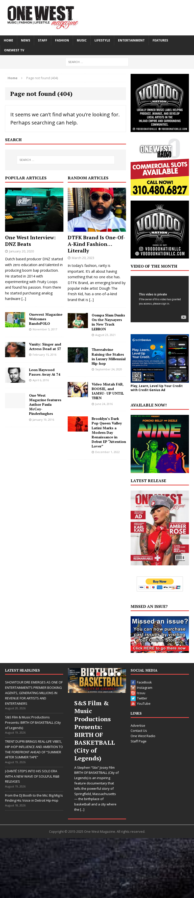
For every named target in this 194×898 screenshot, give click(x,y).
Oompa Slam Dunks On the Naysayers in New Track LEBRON (108, 322)
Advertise (138, 725)
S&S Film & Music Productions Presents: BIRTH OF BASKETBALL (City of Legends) (33, 722)
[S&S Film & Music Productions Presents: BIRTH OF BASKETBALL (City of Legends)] (97, 680)
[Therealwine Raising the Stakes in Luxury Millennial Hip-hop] (78, 359)
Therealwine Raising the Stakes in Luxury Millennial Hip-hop (109, 356)
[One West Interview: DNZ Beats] (34, 228)
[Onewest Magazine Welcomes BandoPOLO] (15, 324)
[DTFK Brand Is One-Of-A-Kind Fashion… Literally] (97, 228)
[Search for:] (97, 61)
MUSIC (82, 40)
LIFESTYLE (102, 40)
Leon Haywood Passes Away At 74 (44, 372)
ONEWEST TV (14, 50)
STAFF (42, 40)
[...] (23, 298)
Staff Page (139, 741)
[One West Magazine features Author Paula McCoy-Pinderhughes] (15, 405)
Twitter (142, 698)
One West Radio (143, 736)
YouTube (144, 703)
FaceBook (144, 682)
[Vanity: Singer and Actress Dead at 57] (15, 354)
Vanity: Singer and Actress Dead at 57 (45, 346)
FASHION (62, 40)
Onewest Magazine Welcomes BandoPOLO (45, 319)
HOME (8, 40)
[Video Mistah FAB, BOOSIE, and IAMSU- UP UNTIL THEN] (78, 394)
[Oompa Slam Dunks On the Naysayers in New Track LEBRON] (78, 325)
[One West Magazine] (97, 17)
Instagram (144, 687)
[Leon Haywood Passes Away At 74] (15, 379)
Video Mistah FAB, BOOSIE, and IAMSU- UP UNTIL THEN (108, 391)
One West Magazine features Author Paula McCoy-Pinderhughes (45, 404)
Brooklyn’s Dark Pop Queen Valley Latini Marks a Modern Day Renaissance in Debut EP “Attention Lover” (109, 432)
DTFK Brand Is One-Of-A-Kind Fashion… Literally (96, 244)
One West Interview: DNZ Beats (30, 240)
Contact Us (139, 730)
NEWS (25, 40)
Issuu (141, 693)
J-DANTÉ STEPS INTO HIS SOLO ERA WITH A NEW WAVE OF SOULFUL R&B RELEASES (32, 776)
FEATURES (160, 40)
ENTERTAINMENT (131, 40)
